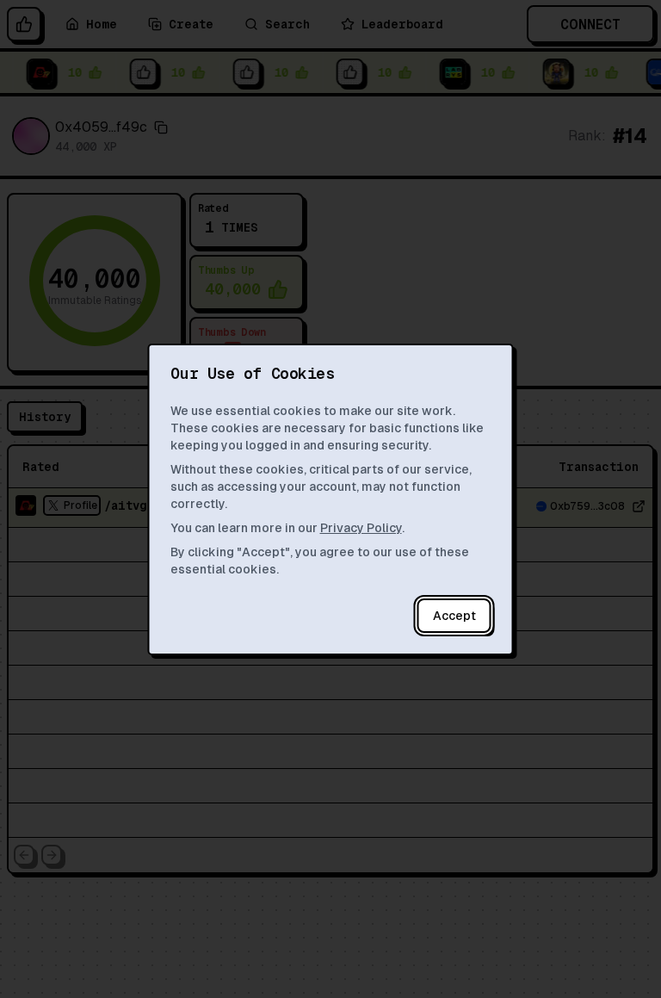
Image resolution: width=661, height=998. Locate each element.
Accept (454, 616)
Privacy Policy (361, 528)
